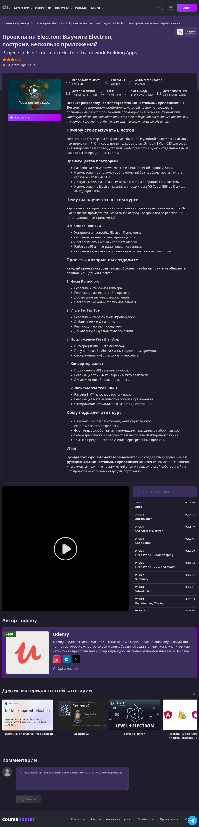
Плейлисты (146, 819)
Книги (95, 8)
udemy (61, 634)
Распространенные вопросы (111, 819)
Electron (115, 83)
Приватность (169, 819)
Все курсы (62, 8)
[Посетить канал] (192, 820)
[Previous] (186, 693)
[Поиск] (161, 8)
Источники (43, 8)
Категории (21, 8)
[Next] (194, 693)
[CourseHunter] (6, 8)
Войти (186, 8)
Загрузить (22, 117)
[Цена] (170, 8)
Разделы (81, 8)
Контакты (78, 819)
